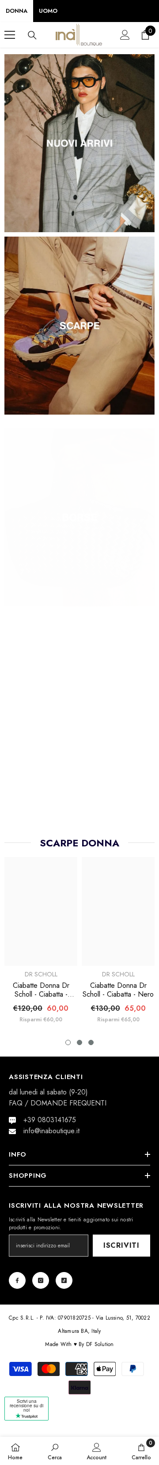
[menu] (9, 35)
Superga (40, 781)
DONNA (16, 11)
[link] (55, 1451)
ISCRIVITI (121, 1245)
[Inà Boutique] (79, 143)
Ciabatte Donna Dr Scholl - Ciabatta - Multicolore (41, 990)
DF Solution (100, 1344)
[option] (41, 741)
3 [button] (91, 1042)
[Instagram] (40, 1280)
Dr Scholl (41, 974)
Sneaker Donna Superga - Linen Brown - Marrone (118, 788)
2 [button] (79, 1042)
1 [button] (68, 1042)
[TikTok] (64, 1280)
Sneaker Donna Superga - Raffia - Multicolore (41, 797)
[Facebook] (17, 1280)
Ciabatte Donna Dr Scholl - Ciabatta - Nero (118, 990)
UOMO (48, 11)
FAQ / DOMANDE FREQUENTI (57, 1103)
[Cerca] (32, 35)
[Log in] (125, 35)
